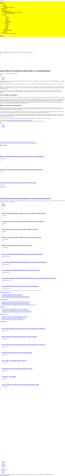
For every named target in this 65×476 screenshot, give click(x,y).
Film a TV (7, 24)
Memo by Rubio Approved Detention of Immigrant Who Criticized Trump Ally (15, 296)
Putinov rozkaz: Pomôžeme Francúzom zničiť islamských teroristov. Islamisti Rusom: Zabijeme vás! (23, 328)
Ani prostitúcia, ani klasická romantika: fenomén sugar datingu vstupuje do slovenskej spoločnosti (21, 169)
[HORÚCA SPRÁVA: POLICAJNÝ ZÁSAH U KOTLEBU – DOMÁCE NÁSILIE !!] (4, 334)
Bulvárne (5, 6)
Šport (3, 470)
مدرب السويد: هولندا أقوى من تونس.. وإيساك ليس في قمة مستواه (14, 317)
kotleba (26, 290)
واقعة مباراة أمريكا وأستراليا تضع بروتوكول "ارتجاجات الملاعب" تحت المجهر (15, 316)
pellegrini (17, 290)
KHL (8, 17)
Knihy (7, 27)
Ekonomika (4, 464)
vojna (3, 290)
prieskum (24, 120)
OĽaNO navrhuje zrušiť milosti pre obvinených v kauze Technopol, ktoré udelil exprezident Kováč (19, 143)
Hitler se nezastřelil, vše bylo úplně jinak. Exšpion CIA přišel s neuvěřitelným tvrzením (20, 384)
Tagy (3, 206)
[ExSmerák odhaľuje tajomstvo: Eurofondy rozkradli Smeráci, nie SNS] (4, 366)
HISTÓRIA (6, 29)
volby (30, 290)
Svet (2, 463)
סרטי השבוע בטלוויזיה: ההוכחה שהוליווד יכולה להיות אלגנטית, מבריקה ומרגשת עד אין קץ (17, 311)
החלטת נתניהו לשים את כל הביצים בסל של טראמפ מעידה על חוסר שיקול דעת (15, 309)
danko (28, 290)
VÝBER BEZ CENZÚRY (6, 11)
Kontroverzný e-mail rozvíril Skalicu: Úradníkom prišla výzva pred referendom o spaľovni (25, 198)
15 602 (8, 264)
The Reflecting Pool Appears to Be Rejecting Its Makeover (12, 294)
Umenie (7, 28)
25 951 (9, 256)
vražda (24, 290)
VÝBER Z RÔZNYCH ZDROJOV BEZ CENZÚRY (13, 12)
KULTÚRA (6, 23)
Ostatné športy (8, 22)
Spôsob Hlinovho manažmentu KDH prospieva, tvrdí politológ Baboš (20, 121)
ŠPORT (5, 15)
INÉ (2, 14)
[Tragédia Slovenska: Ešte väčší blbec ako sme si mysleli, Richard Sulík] (4, 350)
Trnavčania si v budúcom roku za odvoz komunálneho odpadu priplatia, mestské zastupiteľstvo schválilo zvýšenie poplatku (28, 278)
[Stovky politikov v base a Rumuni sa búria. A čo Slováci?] (4, 358)
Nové (3, 203)
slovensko (41, 290)
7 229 (8, 288)
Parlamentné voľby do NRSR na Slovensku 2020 (13, 120)
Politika (3, 461)
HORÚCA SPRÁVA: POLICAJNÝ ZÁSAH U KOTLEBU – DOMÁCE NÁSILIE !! (19, 336)
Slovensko (3, 462)
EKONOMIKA (4, 10)
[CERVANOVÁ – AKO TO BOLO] (4, 374)
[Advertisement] (32, 44)
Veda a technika (4, 469)
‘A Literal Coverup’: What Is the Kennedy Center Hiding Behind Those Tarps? (15, 297)
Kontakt (3, 472)
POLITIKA (4, 5)
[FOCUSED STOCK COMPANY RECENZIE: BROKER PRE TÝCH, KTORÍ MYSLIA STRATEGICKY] (4, 260)
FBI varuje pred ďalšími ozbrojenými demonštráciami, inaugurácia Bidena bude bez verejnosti (22, 254)
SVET (3, 9)
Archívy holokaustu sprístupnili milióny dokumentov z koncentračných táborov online (20, 270)
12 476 (10, 280)
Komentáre (4, 205)
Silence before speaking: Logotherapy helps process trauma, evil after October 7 (16, 302)
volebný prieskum (29, 120)
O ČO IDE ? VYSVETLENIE (9, 13)
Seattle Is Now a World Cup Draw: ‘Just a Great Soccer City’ (12, 295)
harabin (22, 290)
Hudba (7, 26)
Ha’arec (4, 306)
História (3, 468)
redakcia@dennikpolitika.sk (5, 475)
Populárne (3, 204)
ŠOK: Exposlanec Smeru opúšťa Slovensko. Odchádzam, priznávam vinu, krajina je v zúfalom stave (23, 344)
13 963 (8, 272)
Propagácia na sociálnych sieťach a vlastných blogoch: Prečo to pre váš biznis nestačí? (20, 286)
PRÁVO (5, 31)
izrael (10, 290)
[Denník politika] (3, 3)
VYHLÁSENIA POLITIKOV (9, 7)
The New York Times (6, 292)
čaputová (15, 290)
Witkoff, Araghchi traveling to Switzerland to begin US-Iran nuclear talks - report (16, 303)
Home (1, 52)
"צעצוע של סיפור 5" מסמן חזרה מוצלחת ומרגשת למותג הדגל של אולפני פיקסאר (15, 310)
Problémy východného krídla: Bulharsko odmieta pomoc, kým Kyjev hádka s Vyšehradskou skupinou (22, 156)
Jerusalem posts (5, 299)
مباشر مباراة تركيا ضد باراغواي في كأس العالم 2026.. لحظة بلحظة (13, 318)
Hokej (7, 16)
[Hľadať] (0, 35)
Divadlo (7, 25)
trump (20, 290)
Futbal (7, 18)
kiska (19, 290)
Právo (3, 471)
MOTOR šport (8, 21)
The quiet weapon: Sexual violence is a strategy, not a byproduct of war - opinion (16, 301)
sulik (29, 290)
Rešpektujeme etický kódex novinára (10, 33)
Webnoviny (2, 73)
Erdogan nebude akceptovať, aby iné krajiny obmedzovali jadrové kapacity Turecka (17, 142)
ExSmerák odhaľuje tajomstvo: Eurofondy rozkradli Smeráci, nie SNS (17, 368)
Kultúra (3, 465)
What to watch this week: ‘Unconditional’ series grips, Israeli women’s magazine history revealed (19, 304)
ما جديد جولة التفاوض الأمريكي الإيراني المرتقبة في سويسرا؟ (13, 319)
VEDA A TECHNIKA (8, 30)
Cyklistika (7, 20)
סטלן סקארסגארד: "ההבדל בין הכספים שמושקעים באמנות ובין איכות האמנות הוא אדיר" (17, 312)
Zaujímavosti (4, 466)
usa (13, 290)
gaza (39, 290)
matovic (8, 290)
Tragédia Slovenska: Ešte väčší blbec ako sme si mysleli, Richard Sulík (17, 352)
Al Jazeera (4, 314)
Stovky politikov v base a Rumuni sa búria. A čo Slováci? (14, 360)
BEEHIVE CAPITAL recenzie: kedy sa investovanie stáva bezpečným (17, 245)
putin (0, 290)
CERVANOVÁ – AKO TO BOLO (9, 376)
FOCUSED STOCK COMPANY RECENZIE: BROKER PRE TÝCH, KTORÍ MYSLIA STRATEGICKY (24, 262)
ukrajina (6, 290)
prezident (12, 290)
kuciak (36, 290)
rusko (2, 290)
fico (4, 290)
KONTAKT (4, 32)
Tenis (7, 19)
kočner (32, 290)
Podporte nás (2, 2)
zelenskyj (34, 290)
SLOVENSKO (4, 8)
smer (37, 290)
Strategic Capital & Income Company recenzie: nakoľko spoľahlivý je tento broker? (18, 182)
